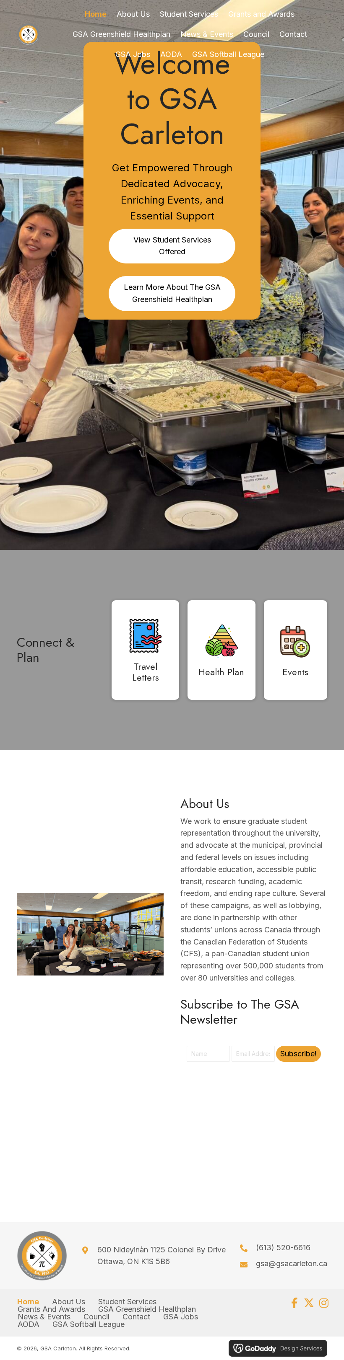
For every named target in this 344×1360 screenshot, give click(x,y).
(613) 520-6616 (283, 1247)
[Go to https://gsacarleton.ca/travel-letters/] (145, 652)
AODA (28, 1324)
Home (28, 1302)
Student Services (127, 1302)
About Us (68, 1302)
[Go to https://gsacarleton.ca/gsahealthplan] (221, 651)
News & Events (44, 1317)
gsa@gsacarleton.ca (291, 1263)
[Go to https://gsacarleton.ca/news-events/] (295, 651)
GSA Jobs (180, 1317)
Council (96, 1317)
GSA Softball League (88, 1324)
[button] (298, 1054)
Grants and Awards (51, 1309)
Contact (136, 1317)
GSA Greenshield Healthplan (147, 1309)
